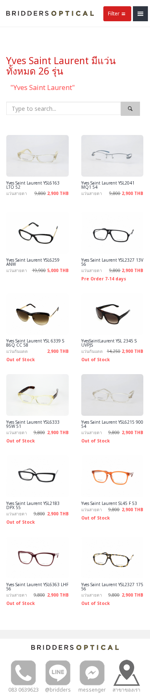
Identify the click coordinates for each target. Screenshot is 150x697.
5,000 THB (58, 270)
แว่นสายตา (16, 193)
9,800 (40, 193)
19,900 (39, 270)
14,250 (113, 351)
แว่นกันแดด (17, 351)
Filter (114, 13)
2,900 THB (58, 193)
